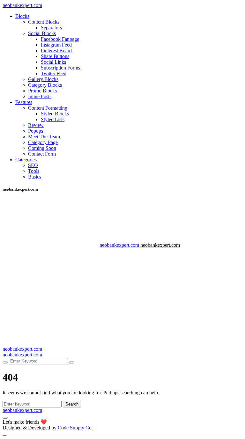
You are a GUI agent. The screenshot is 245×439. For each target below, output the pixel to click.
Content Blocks (43, 22)
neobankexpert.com (22, 5)
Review (36, 125)
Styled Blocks (55, 113)
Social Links (53, 62)
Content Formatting (47, 108)
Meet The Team (44, 136)
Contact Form (42, 154)
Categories (26, 159)
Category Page (43, 142)
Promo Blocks (42, 90)
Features (23, 102)
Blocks (22, 16)
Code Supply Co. (75, 427)
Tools (33, 171)
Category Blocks (45, 85)
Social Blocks (42, 33)
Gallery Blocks (43, 79)
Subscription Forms (60, 67)
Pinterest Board (56, 50)
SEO (33, 165)
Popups (35, 131)
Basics (34, 176)
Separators (51, 27)
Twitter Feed (53, 73)
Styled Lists (52, 119)
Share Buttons (55, 56)
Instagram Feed (56, 45)
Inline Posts (39, 96)
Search (71, 404)
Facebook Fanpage (60, 39)
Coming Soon (42, 148)
